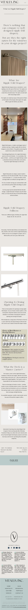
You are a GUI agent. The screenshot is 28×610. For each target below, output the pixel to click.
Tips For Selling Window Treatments (22, 450)
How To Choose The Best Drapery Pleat (6, 450)
